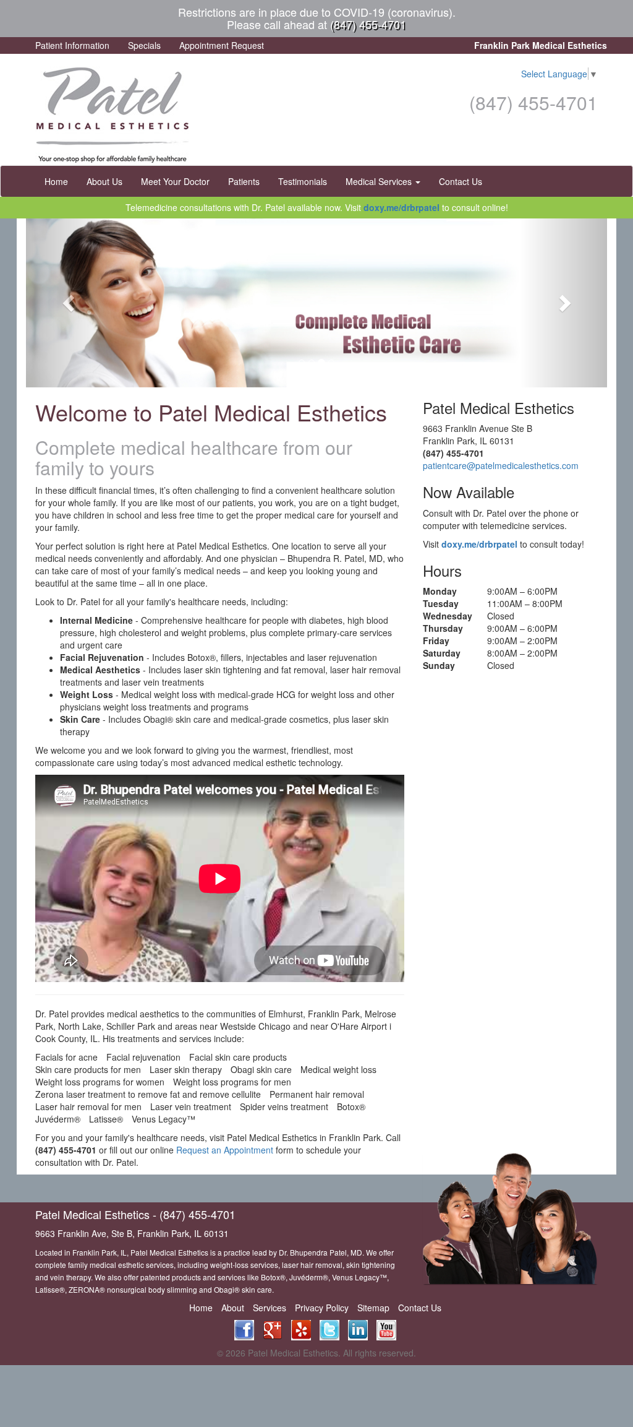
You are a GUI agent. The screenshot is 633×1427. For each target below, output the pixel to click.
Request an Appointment (224, 1150)
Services (269, 1307)
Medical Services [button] (380, 181)
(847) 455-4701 (368, 24)
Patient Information (72, 45)
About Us (104, 181)
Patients (244, 181)
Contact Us (460, 181)
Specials (144, 45)
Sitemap (373, 1307)
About (232, 1307)
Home (56, 181)
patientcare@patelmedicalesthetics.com (501, 465)
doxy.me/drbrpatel (401, 207)
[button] (69, 302)
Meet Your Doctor (175, 181)
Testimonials (302, 181)
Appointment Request (221, 45)
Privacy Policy (322, 1307)
